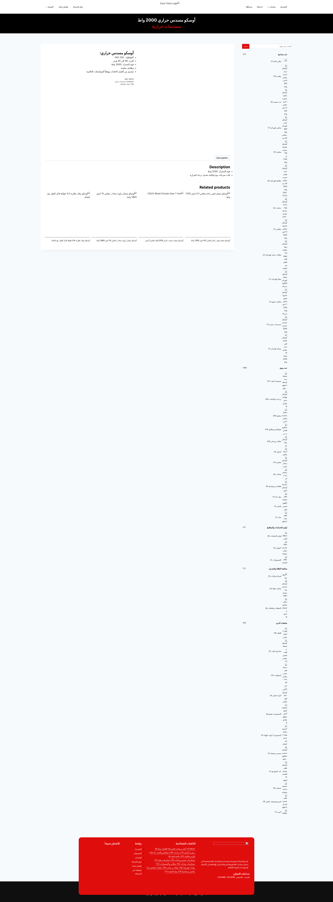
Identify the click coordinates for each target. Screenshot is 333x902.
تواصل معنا (63, 7)
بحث (245, 46)
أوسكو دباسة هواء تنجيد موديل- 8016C (102, 865)
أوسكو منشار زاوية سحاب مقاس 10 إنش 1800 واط (117, 240)
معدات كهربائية (125, 84)
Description (222, 158)
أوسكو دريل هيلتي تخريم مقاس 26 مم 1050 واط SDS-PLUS (101, 886)
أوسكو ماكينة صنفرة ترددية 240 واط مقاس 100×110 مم (101, 858)
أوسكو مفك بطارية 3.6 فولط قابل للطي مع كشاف (70, 240)
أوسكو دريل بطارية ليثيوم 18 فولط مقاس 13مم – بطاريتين (101, 851)
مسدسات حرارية (166, 26)
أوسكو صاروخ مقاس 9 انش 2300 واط (102, 880)
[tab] (222, 158)
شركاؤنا (249, 7)
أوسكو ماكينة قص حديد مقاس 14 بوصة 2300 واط (102, 872)
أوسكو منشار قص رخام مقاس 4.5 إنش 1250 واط (210, 240)
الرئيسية (283, 7)
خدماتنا (260, 7)
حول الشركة (78, 7)
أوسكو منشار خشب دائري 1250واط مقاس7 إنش (164, 240)
